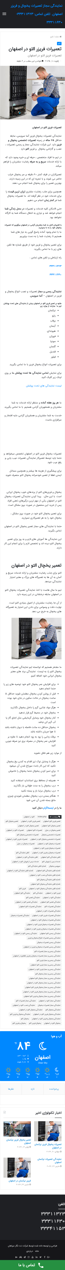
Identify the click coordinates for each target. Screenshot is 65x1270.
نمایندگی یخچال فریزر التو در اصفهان (46, 1014)
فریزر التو (22, 888)
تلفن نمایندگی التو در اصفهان (27, 857)
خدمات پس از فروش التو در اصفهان (25, 861)
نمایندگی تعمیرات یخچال (20, 915)
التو (51, 37)
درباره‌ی (29, 1251)
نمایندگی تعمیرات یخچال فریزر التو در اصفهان (43, 924)
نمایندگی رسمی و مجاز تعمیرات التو (47, 951)
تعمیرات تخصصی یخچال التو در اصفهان (45, 839)
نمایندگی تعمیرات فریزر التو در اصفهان (46, 915)
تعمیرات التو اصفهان (34, 830)
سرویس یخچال (54, 866)
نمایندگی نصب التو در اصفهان (24, 1005)
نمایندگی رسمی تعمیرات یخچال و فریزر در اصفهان (42, 947)
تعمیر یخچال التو (12, 821)
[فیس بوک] (44, 1257)
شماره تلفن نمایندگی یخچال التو (48, 879)
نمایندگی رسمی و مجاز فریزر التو (48, 960)
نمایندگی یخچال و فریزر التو (20, 1014)
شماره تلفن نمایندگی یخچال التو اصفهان (45, 884)
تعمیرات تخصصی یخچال (51, 834)
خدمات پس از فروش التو (51, 861)
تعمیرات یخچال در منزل (25, 843)
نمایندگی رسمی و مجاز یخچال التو (47, 973)
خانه (57, 37)
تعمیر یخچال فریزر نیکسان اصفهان (18, 1141)
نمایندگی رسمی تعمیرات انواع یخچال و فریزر (44, 938)
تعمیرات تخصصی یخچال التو (27, 834)
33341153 (52, 1229)
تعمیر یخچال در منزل (52, 830)
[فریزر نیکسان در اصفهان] (17, 1168)
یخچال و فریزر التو (19, 1023)
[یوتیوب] (32, 1257)
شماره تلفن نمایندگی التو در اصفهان (20, 870)
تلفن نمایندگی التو (22, 852)
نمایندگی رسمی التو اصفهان (50, 933)
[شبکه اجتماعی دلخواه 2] (16, 1257)
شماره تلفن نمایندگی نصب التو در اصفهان (45, 875)
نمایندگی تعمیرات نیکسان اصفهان (50, 1160)
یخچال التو (25, 1018)
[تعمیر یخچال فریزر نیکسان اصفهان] (17, 1129)
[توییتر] (40, 1257)
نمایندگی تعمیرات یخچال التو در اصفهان (45, 920)
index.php (42, 816)
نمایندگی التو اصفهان (22, 893)
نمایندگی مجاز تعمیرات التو (26, 1000)
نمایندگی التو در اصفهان (51, 897)
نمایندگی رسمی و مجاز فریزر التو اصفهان (45, 965)
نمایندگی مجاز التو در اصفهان (49, 1000)
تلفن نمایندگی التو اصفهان (50, 857)
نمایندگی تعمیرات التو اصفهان (30, 906)
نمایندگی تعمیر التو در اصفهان (26, 902)
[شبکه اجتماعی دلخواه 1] (20, 1257)
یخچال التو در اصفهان (52, 1023)
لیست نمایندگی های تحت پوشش (44, 386)
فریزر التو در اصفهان (53, 893)
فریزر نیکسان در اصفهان (20, 1181)
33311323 (56, 266)
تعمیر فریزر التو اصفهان (51, 821)
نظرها (11, 1089)
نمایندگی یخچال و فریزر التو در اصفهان (46, 1018)
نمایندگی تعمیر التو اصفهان (50, 902)
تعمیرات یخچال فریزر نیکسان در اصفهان (48, 1146)
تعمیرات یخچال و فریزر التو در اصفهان (46, 852)
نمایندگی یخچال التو (53, 1009)
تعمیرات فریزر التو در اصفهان (16, 839)
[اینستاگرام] (28, 1257)
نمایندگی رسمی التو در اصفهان (25, 933)
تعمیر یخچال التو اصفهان (51, 825)
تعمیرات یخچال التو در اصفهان (49, 843)
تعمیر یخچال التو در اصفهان (28, 825)
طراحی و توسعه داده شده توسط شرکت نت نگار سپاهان (32, 1246)
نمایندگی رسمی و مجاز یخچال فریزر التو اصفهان (42, 987)
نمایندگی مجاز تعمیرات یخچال (49, 1005)
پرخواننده (54, 1089)
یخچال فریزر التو (35, 1023)
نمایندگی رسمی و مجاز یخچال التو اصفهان (44, 978)
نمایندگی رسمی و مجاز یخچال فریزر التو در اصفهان (41, 991)
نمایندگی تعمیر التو (33, 897)
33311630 (56, 275)
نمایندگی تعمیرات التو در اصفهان (48, 911)
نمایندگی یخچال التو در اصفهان (30, 1009)
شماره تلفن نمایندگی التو (37, 866)
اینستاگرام (48, 808)
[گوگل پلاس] (48, 1257)
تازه (32, 1089)
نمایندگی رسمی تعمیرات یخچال (48, 942)
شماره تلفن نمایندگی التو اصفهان (48, 870)
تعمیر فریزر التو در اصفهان (30, 821)
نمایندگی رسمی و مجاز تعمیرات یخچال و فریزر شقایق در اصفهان (36, 956)
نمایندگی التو (37, 893)
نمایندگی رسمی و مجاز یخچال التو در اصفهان (43, 982)
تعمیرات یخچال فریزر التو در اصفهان (47, 848)
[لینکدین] (36, 1257)
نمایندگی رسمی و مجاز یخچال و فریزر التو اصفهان (42, 996)
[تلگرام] (24, 1257)
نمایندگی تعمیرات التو (52, 906)
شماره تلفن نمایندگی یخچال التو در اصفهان (44, 888)
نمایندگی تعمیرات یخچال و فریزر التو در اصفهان (43, 929)
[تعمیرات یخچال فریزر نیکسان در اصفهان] (48, 1131)
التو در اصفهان (29, 816)
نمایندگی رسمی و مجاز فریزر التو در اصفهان (44, 969)
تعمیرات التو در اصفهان (15, 830)
